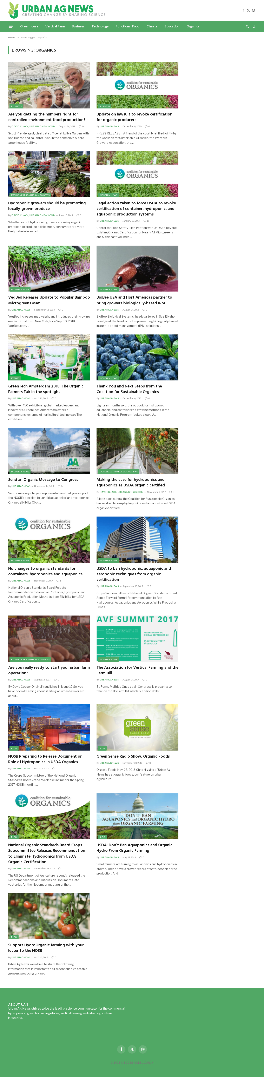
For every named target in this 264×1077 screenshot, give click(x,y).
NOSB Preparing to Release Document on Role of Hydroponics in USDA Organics (45, 759)
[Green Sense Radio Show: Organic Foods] (138, 727)
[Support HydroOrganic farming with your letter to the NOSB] (49, 916)
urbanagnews (109, 126)
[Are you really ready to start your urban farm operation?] (49, 639)
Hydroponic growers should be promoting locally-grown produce (47, 206)
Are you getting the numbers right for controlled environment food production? (46, 117)
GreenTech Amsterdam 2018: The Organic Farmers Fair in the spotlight (46, 389)
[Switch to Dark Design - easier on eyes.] (254, 26)
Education (172, 26)
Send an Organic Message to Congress (43, 480)
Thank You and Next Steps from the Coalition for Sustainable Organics (129, 389)
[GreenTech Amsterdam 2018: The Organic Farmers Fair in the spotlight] (49, 357)
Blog (14, 748)
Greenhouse (29, 26)
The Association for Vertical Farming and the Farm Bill (137, 670)
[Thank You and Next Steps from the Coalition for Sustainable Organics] (138, 357)
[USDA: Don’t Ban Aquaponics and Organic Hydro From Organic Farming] (138, 816)
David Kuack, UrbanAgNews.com (33, 126)
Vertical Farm (55, 26)
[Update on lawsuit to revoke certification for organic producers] (138, 85)
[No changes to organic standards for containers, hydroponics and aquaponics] (49, 540)
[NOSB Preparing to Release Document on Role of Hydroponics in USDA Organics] (49, 727)
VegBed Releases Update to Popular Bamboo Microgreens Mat (49, 300)
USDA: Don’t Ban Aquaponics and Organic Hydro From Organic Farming (134, 848)
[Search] (247, 26)
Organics (192, 26)
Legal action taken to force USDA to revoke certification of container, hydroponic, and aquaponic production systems (136, 209)
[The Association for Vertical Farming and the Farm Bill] (138, 639)
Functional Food (127, 26)
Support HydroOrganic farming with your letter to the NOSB (46, 948)
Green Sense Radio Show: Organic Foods (133, 756)
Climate (152, 26)
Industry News (108, 195)
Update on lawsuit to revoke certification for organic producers (134, 117)
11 (148, 220)
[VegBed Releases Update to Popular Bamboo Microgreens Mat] (49, 269)
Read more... (32, 1018)
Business (78, 26)
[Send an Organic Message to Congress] (49, 451)
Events (15, 378)
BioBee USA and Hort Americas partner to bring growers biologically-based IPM (134, 300)
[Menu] (11, 26)
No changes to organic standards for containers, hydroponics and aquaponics (45, 571)
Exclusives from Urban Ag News (30, 195)
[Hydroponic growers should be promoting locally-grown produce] (49, 174)
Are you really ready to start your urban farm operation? (49, 670)
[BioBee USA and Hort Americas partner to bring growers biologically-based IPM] (138, 269)
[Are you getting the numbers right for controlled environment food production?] (49, 85)
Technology (100, 26)
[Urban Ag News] (56, 10)
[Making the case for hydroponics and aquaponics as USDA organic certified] (138, 451)
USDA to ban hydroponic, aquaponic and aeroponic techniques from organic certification (134, 574)
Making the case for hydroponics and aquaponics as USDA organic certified (131, 482)
